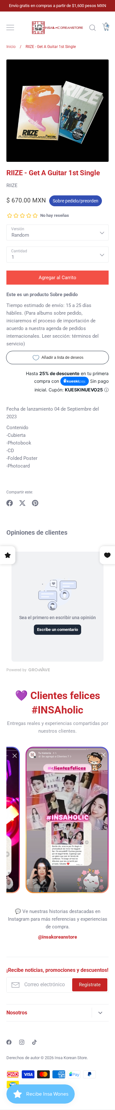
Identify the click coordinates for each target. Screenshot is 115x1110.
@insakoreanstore (57, 937)
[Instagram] (21, 1042)
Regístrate (90, 985)
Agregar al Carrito (57, 277)
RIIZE (12, 185)
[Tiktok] (34, 1042)
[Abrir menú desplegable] (100, 1013)
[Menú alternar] (10, 27)
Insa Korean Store (71, 1057)
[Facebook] (9, 1042)
